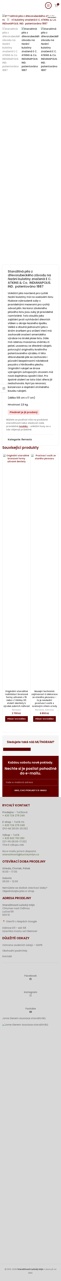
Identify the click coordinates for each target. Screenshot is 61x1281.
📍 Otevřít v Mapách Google (19, 921)
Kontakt (7, 956)
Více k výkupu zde (13, 844)
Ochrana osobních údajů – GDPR (22, 945)
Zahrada (49, 709)
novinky (23, 426)
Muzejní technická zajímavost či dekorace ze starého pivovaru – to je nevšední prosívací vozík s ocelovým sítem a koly (44, 699)
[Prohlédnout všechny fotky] (8, 19)
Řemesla (26, 439)
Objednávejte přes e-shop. (18, 891)
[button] (16, 719)
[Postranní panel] (4, 388)
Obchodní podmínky (14, 950)
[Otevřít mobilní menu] (48, 5)
